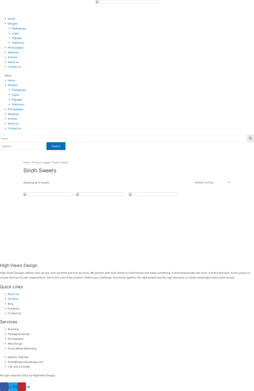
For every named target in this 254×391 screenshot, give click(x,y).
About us (13, 62)
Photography (15, 47)
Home (11, 18)
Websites (13, 52)
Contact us (14, 66)
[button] (127, 75)
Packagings (19, 28)
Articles (12, 57)
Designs (13, 23)
